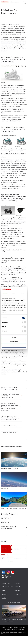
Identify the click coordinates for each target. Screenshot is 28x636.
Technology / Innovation (7, 586)
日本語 (3, 597)
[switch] (24, 322)
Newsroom (17, 590)
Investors (4, 590)
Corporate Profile (6, 583)
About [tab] (23, 293)
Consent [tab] (5, 293)
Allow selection (14, 341)
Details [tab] (14, 293)
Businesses (17, 583)
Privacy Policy (22, 627)
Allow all (14, 337)
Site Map (3, 627)
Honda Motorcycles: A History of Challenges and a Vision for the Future (14, 620)
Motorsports (17, 594)
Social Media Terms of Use (10, 629)
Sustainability (18, 586)
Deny (14, 345)
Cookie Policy (21, 629)
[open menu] (25, 2)
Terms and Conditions (13, 627)
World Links (4, 594)
